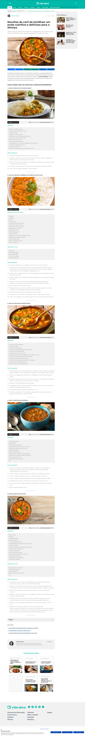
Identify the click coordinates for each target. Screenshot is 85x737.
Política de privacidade (44, 728)
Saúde (14, 7)
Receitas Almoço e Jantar (21, 11)
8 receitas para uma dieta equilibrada (31, 662)
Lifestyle (30, 712)
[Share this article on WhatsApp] (31, 69)
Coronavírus (12, 715)
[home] (42, 3)
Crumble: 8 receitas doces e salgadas (46, 662)
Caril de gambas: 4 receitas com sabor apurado (19, 630)
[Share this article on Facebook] (15, 69)
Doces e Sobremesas (45, 658)
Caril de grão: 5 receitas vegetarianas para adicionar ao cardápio (23, 628)
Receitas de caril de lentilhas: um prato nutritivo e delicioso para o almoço (41, 11)
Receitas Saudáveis (29, 658)
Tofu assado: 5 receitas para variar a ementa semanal (31, 680)
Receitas (32, 7)
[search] (76, 3)
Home (10, 7)
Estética (20, 7)
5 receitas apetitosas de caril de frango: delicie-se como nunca (23, 633)
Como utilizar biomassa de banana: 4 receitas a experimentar (46, 680)
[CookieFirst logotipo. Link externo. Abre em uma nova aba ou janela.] (1, 729)
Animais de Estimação (55, 7)
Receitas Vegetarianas (30, 676)
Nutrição (26, 7)
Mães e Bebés (45, 7)
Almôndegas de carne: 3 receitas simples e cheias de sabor (15, 662)
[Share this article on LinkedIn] (47, 69)
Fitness (38, 7)
